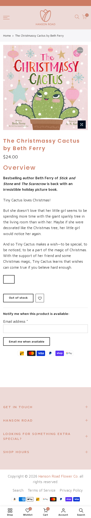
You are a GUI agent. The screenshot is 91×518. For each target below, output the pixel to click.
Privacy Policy (71, 490)
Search (18, 490)
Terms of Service (41, 490)
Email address (15, 321)
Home (7, 35)
